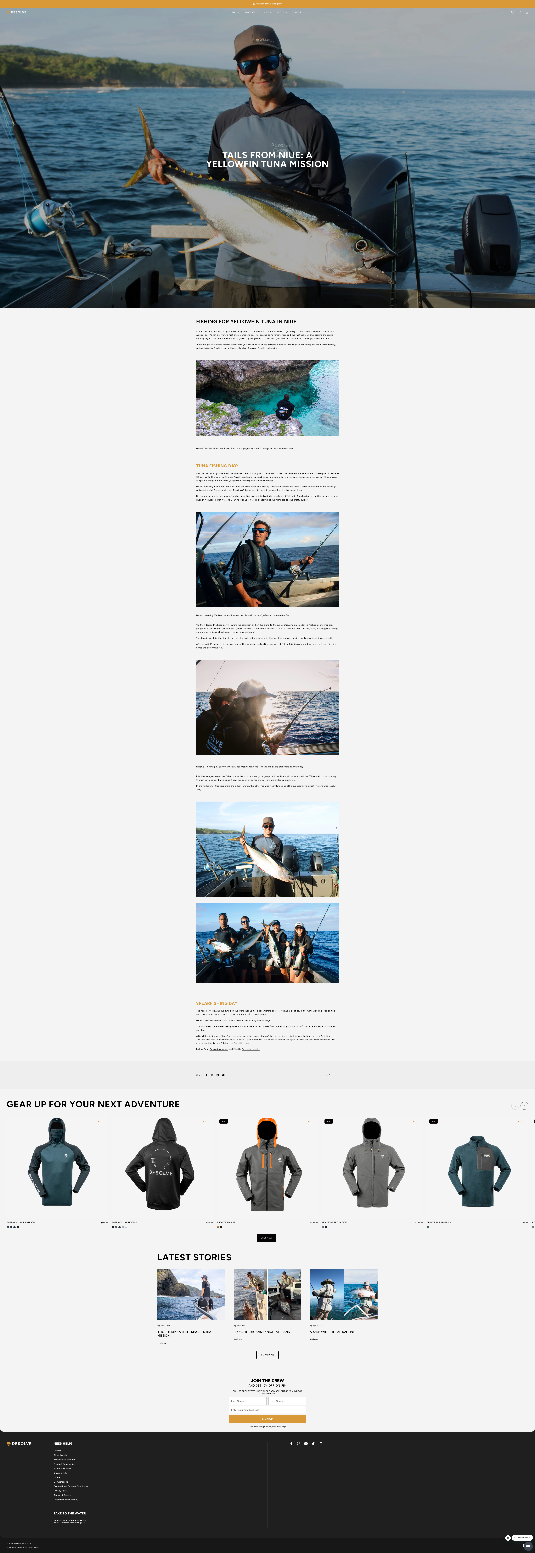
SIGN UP (267, 799)
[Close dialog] (296, 742)
